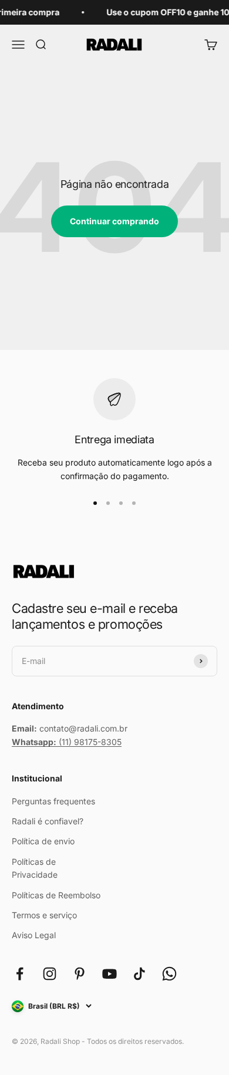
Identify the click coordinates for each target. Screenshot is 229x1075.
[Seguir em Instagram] (50, 974)
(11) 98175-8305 (67, 742)
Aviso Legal (34, 935)
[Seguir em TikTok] (139, 974)
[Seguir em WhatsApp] (169, 974)
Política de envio (43, 841)
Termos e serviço (44, 915)
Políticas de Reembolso (56, 895)
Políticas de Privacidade (35, 868)
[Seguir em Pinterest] (79, 974)
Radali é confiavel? (47, 821)
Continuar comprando (114, 221)
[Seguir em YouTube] (109, 974)
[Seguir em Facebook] (20, 974)
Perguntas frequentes (53, 801)
